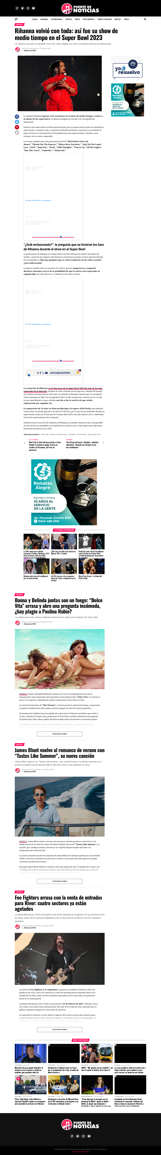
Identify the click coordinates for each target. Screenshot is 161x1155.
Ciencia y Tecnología (105, 19)
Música (77, 19)
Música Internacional (58, 434)
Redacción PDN (30, 50)
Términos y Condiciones (80, 1152)
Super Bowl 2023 (94, 434)
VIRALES (126, 19)
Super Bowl (82, 434)
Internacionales (56, 19)
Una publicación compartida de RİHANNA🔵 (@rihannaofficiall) (53, 237)
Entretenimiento (89, 19)
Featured (45, 434)
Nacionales (44, 19)
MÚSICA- (23, 694)
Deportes (68, 19)
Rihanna (72, 434)
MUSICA (23, 841)
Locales (34, 19)
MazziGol (118, 19)
